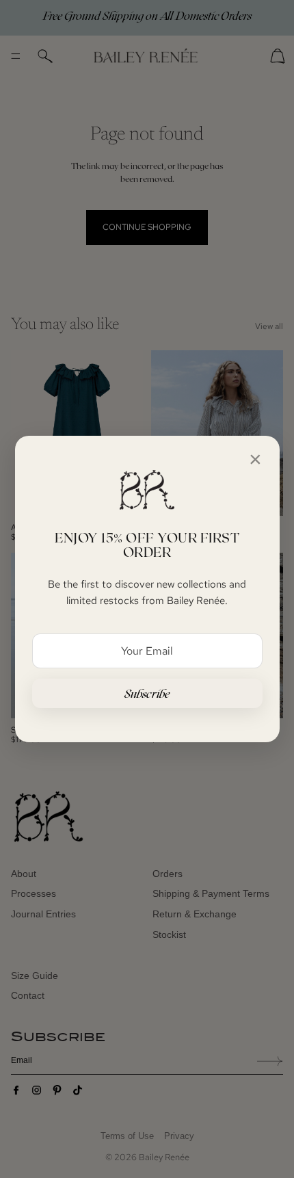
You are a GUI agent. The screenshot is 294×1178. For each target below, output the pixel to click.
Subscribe (147, 693)
